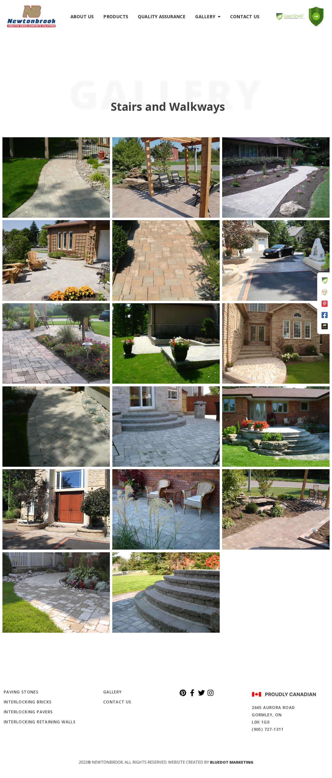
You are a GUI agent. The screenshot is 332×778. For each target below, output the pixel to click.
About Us (82, 16)
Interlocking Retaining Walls (40, 722)
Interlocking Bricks (28, 702)
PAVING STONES (21, 692)
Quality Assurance (161, 16)
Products (115, 16)
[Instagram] (210, 693)
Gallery (205, 16)
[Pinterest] (183, 693)
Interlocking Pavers (28, 712)
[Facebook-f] (192, 693)
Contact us (244, 16)
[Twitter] (201, 693)
